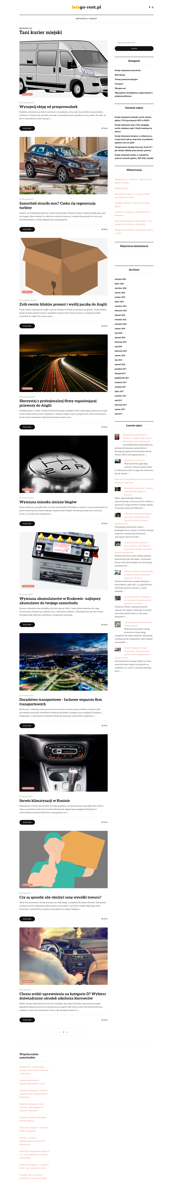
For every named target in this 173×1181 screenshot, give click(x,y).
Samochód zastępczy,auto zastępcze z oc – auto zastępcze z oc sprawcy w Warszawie (34, 1154)
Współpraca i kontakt (86, 19)
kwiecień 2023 (121, 310)
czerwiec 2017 (120, 396)
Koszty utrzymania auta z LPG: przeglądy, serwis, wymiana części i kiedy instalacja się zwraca (133, 128)
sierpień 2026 (120, 279)
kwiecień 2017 (121, 405)
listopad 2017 (120, 373)
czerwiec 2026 (120, 288)
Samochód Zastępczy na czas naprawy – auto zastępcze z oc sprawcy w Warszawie (31, 1107)
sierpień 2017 (120, 387)
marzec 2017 (120, 409)
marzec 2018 (120, 355)
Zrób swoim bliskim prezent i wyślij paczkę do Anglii (63, 304)
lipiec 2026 (119, 283)
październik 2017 (122, 378)
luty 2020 (118, 333)
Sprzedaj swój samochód (134, 460)
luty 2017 (118, 414)
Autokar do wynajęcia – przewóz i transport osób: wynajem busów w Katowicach (33, 1093)
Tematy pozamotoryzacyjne (126, 79)
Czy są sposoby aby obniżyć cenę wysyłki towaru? (60, 897)
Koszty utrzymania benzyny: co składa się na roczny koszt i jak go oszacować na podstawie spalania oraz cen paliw (134, 139)
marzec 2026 (120, 292)
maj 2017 (118, 400)
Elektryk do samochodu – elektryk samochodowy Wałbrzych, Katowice (138, 491)
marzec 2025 (120, 297)
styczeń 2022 (120, 315)
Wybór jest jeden (122, 188)
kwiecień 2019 (121, 342)
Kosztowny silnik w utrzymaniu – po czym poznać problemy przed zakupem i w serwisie (138, 600)
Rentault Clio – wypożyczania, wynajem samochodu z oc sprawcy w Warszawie (33, 1070)
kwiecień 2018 (121, 351)
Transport (27, 94)
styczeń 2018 (120, 364)
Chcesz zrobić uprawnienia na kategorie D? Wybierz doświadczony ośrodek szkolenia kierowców (62, 996)
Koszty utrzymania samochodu (128, 70)
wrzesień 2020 (121, 324)
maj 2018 (118, 346)
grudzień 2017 (120, 369)
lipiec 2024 (119, 301)
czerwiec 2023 (120, 306)
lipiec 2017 (119, 391)
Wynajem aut (120, 88)
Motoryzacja (28, 191)
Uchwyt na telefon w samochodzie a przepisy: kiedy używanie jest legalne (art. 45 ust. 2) (138, 574)
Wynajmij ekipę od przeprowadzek (48, 107)
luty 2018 (118, 360)
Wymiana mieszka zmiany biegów (48, 502)
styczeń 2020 (120, 337)
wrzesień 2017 (121, 382)
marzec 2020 (120, 328)
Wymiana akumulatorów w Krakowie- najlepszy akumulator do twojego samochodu (60, 601)
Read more (27, 128)
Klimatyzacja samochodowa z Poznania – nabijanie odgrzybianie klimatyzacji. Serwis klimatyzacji (137, 438)
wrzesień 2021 (121, 319)
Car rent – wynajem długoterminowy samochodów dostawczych (32, 1141)
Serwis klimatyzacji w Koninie (44, 801)
